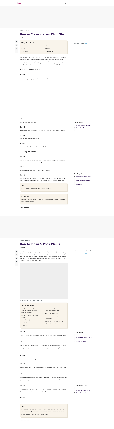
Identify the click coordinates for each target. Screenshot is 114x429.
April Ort (22, 37)
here (86, 43)
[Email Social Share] (16, 51)
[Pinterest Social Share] (16, 254)
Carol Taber (23, 247)
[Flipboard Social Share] (16, 48)
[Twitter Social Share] (16, 45)
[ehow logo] (19, 3)
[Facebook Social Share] (16, 41)
